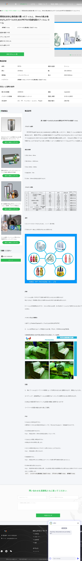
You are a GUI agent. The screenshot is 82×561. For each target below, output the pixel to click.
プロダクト (23, 4)
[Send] (78, 558)
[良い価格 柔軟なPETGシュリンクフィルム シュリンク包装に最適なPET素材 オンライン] (11, 158)
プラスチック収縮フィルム (59, 473)
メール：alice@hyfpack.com (9, 538)
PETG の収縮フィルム (14, 10)
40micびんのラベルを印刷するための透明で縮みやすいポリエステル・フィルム (11, 138)
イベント (70, 4)
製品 (7, 10)
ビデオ (33, 4)
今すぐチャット (11, 54)
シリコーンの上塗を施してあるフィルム (40, 473)
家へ (3, 10)
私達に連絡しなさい (57, 4)
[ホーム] (6, 4)
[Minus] (78, 523)
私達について (43, 4)
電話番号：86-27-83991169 (9, 535)
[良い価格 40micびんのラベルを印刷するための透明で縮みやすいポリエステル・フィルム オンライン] (11, 124)
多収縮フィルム (71, 473)
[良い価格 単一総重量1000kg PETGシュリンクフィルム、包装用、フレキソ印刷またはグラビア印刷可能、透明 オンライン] (11, 191)
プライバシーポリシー (11, 559)
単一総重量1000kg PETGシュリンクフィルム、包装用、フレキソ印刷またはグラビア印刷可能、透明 (11, 205)
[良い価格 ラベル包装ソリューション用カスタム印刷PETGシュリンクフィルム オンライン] (11, 225)
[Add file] (50, 558)
